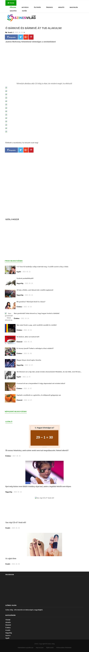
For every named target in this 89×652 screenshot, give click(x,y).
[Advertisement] (44, 66)
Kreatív (61, 7)
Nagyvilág (74, 7)
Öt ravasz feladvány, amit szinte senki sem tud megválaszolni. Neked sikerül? (37, 450)
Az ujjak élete (10, 558)
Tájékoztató (50, 648)
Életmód (37, 7)
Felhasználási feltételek (63, 648)
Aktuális (25, 7)
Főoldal (11, 3)
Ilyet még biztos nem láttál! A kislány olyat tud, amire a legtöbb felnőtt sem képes (38, 486)
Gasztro (13, 11)
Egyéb (24, 11)
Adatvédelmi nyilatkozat (25, 648)
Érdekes (49, 7)
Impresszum (40, 648)
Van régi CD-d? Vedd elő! (15, 522)
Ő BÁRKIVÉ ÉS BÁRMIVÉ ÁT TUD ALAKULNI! (33, 28)
